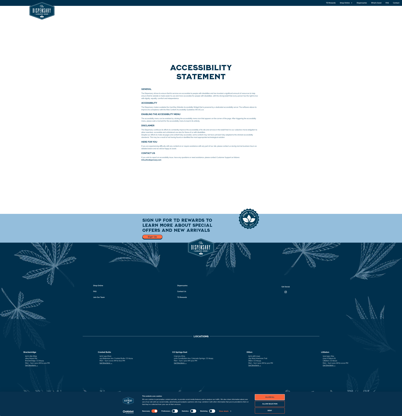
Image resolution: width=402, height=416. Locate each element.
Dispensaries (362, 3)
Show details (224, 411)
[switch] (175, 411)
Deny (270, 410)
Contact (396, 3)
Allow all (269, 397)
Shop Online (345, 3)
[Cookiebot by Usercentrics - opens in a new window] (128, 411)
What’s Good (376, 3)
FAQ (387, 3)
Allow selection (269, 404)
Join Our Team (99, 297)
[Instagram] (285, 292)
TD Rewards (331, 3)
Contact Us (181, 291)
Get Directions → (31, 365)
